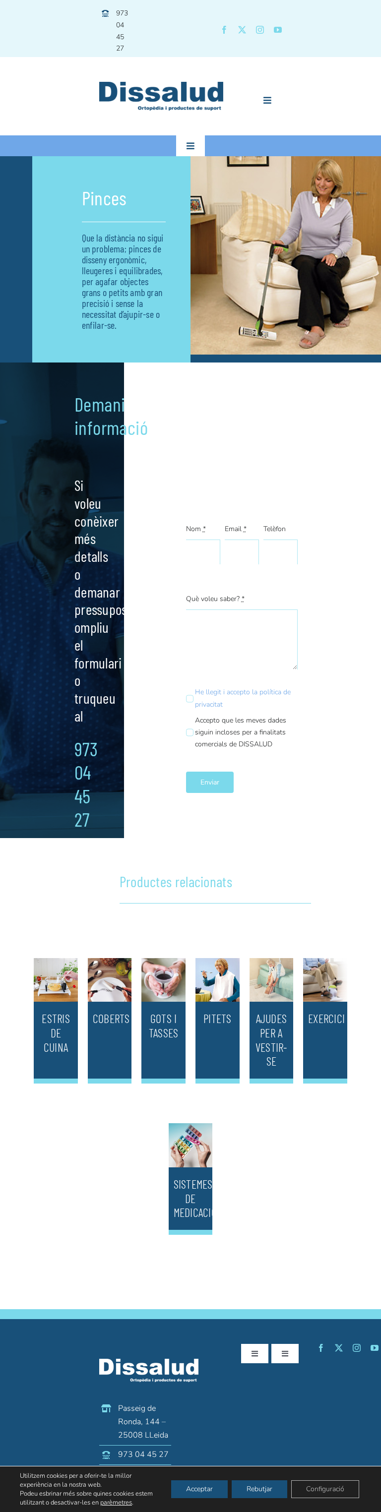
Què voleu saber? (215, 599)
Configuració (325, 1489)
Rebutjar (259, 1489)
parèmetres (116, 1502)
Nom (196, 529)
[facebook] (224, 30)
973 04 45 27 (143, 1454)
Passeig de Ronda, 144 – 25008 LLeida (143, 1422)
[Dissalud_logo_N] (148, 1363)
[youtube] (278, 30)
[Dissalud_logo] (161, 86)
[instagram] (260, 30)
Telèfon (274, 529)
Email (236, 529)
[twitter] (242, 30)
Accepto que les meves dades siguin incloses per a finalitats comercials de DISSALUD (240, 732)
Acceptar (199, 1489)
